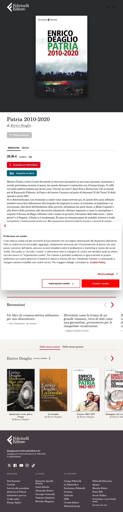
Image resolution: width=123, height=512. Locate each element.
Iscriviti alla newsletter (18, 488)
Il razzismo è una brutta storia (104, 500)
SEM (66, 498)
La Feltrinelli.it (71, 484)
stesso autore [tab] (50, 346)
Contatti (11, 484)
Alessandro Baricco (44, 490)
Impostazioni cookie (59, 283)
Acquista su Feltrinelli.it (25, 164)
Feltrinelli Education (102, 481)
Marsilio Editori (99, 488)
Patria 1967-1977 (86, 414)
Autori (39, 473)
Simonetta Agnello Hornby (44, 482)
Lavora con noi (99, 504)
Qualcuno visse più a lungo (20, 415)
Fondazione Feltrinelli (74, 488)
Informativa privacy (16, 495)
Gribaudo (68, 495)
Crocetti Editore (71, 502)
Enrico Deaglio (21, 125)
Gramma (68, 491)
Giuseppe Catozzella (45, 494)
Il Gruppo (70, 473)
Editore (12, 473)
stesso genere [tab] (73, 346)
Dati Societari (13, 481)
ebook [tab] (25, 147)
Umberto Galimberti (45, 497)
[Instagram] (32, 465)
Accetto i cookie (100, 283)
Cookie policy (13, 498)
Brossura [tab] (13, 147)
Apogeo (95, 484)
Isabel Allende (42, 487)
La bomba (53, 414)
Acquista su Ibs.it (25, 173)
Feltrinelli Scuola (72, 506)
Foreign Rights (14, 502)
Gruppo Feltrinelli (72, 481)
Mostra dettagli (106, 274)
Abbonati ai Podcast (16, 491)
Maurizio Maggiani (44, 501)
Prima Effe (97, 491)
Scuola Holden (99, 495)
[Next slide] (112, 305)
